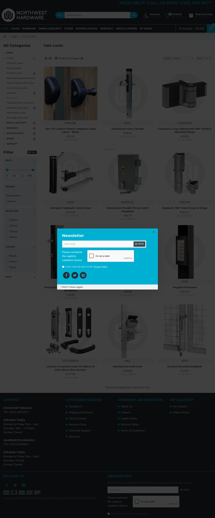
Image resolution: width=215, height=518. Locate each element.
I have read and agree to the (87, 266)
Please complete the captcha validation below (72, 256)
